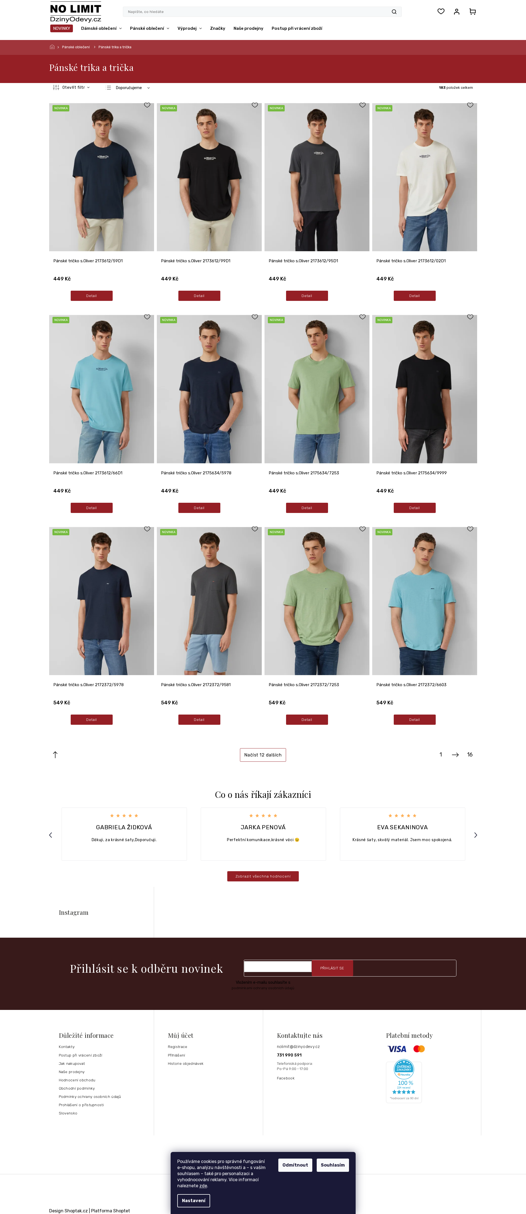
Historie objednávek (186, 1063)
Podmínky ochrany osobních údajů (90, 1096)
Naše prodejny (72, 1071)
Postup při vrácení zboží (80, 1055)
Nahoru (55, 755)
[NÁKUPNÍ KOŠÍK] (471, 12)
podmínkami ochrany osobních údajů (263, 988)
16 (470, 755)
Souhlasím (333, 1165)
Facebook (286, 1078)
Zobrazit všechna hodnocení (263, 876)
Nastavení (193, 1200)
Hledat (394, 12)
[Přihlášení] (457, 11)
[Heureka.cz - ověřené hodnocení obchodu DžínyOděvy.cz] (431, 1081)
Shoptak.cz (76, 1210)
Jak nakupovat (72, 1063)
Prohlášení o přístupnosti (81, 1105)
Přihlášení (176, 1055)
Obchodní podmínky (77, 1088)
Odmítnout (295, 1165)
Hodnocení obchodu (77, 1080)
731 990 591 (289, 1055)
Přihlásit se (332, 968)
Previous (51, 835)
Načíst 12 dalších (263, 755)
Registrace (177, 1046)
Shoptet (121, 1210)
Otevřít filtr (74, 87)
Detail (91, 295)
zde (203, 1185)
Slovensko (68, 1113)
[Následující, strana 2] (455, 755)
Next (476, 835)
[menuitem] (61, 28)
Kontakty (67, 1046)
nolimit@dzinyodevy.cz (298, 1046)
